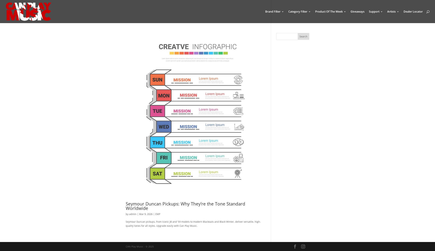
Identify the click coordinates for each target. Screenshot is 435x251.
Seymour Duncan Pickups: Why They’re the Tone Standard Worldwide (185, 206)
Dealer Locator (413, 11)
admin (132, 214)
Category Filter (297, 11)
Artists (391, 11)
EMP (157, 214)
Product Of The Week (329, 11)
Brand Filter (273, 11)
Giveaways (357, 11)
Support (374, 11)
